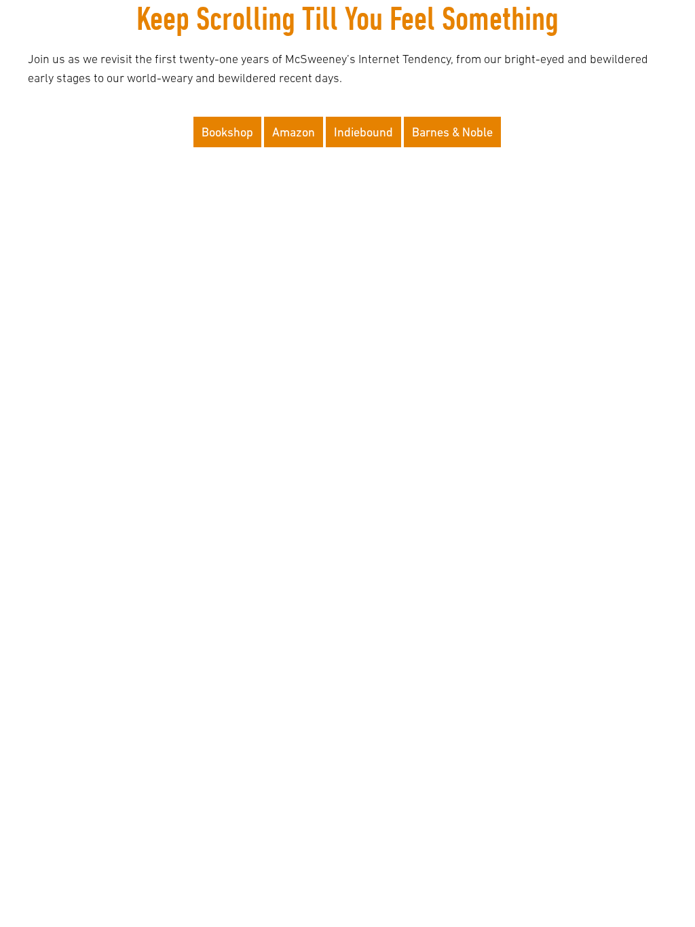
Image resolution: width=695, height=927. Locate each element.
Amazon (293, 132)
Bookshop (227, 132)
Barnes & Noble (452, 132)
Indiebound (363, 132)
